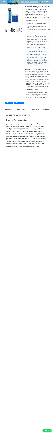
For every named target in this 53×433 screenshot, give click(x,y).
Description (8, 109)
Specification (21, 109)
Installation (46, 109)
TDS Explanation (34, 109)
